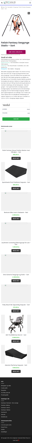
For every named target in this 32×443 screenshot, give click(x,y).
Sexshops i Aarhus (5, 407)
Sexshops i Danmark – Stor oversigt (9, 403)
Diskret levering (5, 62)
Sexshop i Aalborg (5, 405)
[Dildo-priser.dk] (10, 2)
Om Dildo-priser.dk (5, 392)
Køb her (16, 119)
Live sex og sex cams (6, 424)
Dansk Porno (4, 427)
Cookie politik (4, 388)
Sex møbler (11, 69)
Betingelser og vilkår (6, 385)
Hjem (3, 7)
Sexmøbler (10, 7)
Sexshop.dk (4, 412)
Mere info (16, 158)
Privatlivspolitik (4, 395)
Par (6, 7)
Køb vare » (16, 52)
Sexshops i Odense (5, 409)
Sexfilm (3, 429)
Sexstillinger (4, 431)
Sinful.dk (3, 414)
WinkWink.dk (4, 416)
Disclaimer (3, 390)
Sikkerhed (3, 65)
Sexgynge (15, 7)
